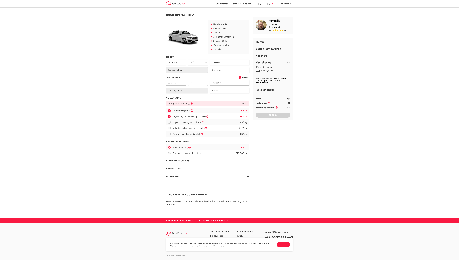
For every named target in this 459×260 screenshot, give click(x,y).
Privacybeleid (216, 236)
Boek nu (273, 115)
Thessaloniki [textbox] (217, 62)
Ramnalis (274, 20)
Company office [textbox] (175, 70)
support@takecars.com (276, 232)
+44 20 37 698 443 (279, 237)
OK (283, 244)
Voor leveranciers (245, 231)
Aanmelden (285, 4)
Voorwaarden (222, 4)
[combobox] (196, 62)
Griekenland (274, 27)
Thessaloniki (274, 24)
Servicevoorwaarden (220, 231)
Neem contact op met (241, 4)
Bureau (240, 236)
